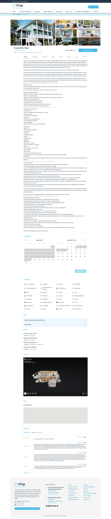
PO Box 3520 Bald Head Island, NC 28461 (55, 500)
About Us (69, 11)
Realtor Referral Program (90, 493)
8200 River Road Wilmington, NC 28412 (53, 491)
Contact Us (86, 499)
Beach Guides (48, 11)
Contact (96, 11)
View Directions (52, 494)
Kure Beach (71, 491)
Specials (37, 11)
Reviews (85, 56)
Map (77, 56)
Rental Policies (87, 495)
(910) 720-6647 (24, 1)
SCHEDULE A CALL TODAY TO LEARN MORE (27, 508)
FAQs (53, 56)
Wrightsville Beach (73, 497)
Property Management (82, 11)
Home (14, 11)
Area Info (59, 11)
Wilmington (71, 495)
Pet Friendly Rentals (73, 499)
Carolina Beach (72, 493)
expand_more (31, 11)
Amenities (44, 56)
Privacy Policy (87, 497)
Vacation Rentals (25, 11)
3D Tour (69, 56)
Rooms (60, 56)
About (25, 56)
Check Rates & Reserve (88, 50)
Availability (35, 56)
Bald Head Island (72, 489)
